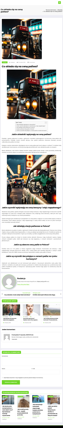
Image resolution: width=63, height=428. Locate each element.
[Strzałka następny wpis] (60, 294)
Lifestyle (4, 62)
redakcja (13, 62)
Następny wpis (36, 292)
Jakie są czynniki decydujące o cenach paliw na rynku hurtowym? (32, 130)
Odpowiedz (14, 339)
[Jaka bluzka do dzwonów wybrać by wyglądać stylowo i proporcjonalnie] (11, 310)
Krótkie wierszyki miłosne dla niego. (44, 295)
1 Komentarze (32, 62)
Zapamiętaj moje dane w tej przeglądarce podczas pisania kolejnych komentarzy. (23, 377)
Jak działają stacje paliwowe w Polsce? (26, 127)
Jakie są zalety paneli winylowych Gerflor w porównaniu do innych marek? (37, 410)
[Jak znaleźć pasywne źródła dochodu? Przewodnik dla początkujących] (51, 310)
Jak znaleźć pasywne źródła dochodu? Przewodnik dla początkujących (50, 319)
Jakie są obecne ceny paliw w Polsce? (25, 129)
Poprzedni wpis (26, 292)
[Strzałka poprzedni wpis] (2, 294)
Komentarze (5, 356)
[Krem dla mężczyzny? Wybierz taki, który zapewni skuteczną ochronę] (31, 310)
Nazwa (3, 368)
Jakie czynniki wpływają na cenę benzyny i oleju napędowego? (31, 126)
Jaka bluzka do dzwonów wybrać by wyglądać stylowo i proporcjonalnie (9, 319)
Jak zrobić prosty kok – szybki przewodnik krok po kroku (7, 412)
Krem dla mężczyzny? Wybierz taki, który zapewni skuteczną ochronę (30, 319)
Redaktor (26, 316)
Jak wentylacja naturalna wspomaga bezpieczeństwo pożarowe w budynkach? (22, 409)
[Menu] (59, 2)
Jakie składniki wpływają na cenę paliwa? (25, 124)
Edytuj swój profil (41, 281)
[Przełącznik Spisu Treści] (45, 123)
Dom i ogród (5, 396)
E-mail (33, 368)
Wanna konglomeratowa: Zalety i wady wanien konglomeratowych (53, 413)
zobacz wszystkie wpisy (23, 284)
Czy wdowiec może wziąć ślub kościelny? (17, 295)
